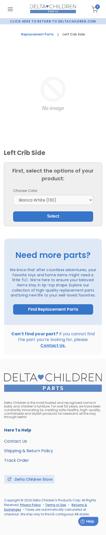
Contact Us (15, 441)
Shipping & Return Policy (28, 451)
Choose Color (25, 190)
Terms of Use (55, 505)
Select (53, 216)
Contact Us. (53, 345)
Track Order (16, 460)
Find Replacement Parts (53, 309)
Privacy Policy (30, 505)
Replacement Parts (37, 34)
